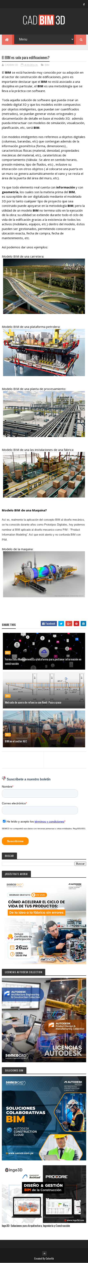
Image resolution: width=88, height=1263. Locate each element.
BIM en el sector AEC (16, 741)
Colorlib (50, 1258)
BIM (47, 65)
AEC (8, 734)
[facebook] (84, 4)
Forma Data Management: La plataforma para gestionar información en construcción (43, 661)
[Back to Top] (44, 1253)
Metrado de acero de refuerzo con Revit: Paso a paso (33, 702)
